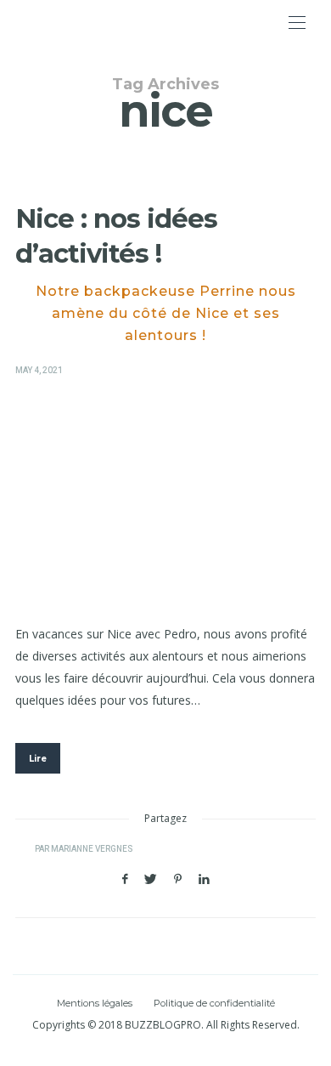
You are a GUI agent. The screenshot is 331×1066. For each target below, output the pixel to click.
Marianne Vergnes (91, 849)
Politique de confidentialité (214, 1003)
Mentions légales (94, 1003)
